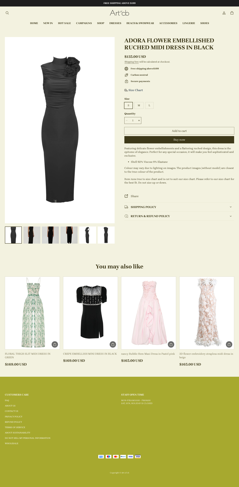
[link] (84, 23)
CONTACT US (11, 411)
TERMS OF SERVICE (15, 427)
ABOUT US (10, 406)
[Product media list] (60, 130)
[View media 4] (68, 235)
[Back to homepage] (119, 13)
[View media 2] (31, 235)
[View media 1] (13, 235)
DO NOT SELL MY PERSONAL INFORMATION (27, 438)
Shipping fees (132, 61)
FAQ (7, 400)
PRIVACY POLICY (13, 416)
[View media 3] (50, 235)
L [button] (149, 105)
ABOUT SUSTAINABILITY (17, 432)
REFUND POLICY (13, 422)
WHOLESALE (11, 443)
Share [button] (135, 196)
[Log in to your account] (224, 13)
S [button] (128, 105)
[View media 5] (87, 235)
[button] (7, 13)
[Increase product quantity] (139, 120)
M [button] (139, 105)
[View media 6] (106, 235)
